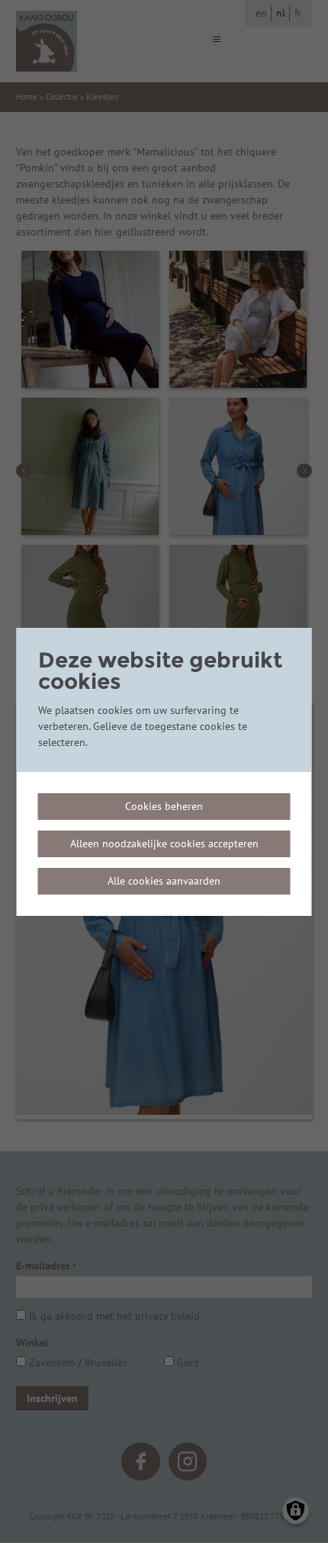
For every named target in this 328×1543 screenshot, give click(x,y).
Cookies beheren (164, 806)
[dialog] (164, 772)
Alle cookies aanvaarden (164, 881)
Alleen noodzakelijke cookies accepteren (164, 843)
